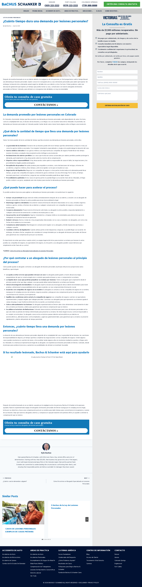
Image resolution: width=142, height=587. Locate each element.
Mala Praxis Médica (36, 563)
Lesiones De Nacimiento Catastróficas (42, 570)
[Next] (86, 519)
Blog (87, 554)
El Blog (99, 11)
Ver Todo (33, 576)
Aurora (117, 557)
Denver (117, 554)
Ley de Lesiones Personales (12, 18)
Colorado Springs (120, 560)
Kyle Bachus (8, 26)
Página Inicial (37, 11)
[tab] (42, 539)
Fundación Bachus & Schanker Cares (70, 572)
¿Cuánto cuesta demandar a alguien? (15, 480)
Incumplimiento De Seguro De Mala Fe (42, 560)
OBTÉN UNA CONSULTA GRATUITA (122, 4)
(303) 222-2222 (52, 5)
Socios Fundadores (64, 554)
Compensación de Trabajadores (40, 566)
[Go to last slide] (5, 519)
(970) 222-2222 (70, 5)
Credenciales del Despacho (67, 557)
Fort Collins (118, 566)
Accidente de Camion (9, 560)
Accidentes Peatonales (37, 557)
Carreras (89, 563)
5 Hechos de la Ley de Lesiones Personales (64, 507)
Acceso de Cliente (92, 557)
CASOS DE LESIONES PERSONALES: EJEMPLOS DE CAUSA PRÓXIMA (20, 530)
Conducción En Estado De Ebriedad (13, 563)
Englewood (118, 563)
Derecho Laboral (35, 573)
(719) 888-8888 (89, 5)
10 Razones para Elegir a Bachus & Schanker (69, 568)
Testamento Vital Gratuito (95, 560)
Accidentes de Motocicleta (11, 557)
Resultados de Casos (65, 563)
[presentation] (23, 512)
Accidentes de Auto (8, 554)
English (26, 11)
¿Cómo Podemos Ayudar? (66, 560)
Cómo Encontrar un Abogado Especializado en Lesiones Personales (31, 251)
